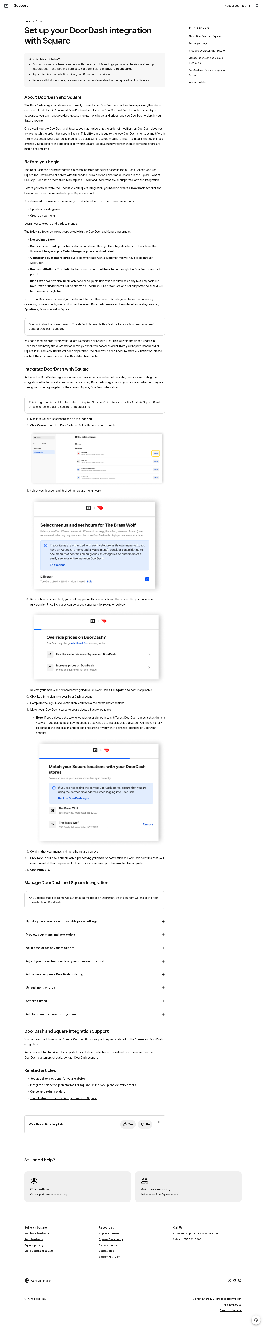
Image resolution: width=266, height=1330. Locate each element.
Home (27, 21)
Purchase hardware (36, 1233)
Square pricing (33, 1245)
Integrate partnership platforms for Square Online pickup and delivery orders (83, 1085)
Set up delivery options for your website (57, 1078)
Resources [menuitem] (232, 5)
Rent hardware (33, 1239)
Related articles (197, 82)
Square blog (106, 1250)
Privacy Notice (233, 1304)
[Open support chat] (256, 1320)
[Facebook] (235, 1280)
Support (21, 5)
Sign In (247, 5)
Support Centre (109, 1233)
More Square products (38, 1250)
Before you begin (198, 43)
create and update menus (59, 223)
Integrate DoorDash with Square (207, 50)
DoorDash (138, 188)
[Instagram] (240, 1280)
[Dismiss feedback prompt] (159, 1122)
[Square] (6, 6)
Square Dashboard (118, 68)
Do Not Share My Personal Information (217, 1298)
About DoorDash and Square (205, 36)
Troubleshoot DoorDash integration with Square (63, 1098)
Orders (40, 21)
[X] (229, 1280)
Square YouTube (109, 1256)
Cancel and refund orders (47, 1091)
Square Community (76, 1039)
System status (108, 1245)
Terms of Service (231, 1310)
